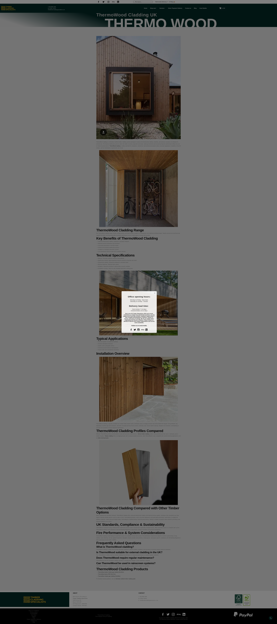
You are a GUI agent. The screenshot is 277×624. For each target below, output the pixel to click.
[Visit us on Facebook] (131, 329)
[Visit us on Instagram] (139, 329)
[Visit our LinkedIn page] (146, 329)
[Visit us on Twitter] (135, 329)
